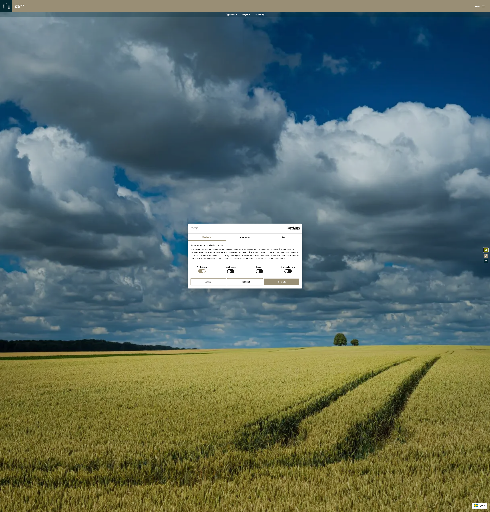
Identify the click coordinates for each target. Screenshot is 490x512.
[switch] (230, 271)
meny (477, 6)
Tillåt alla (282, 282)
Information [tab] (245, 237)
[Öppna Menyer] (249, 14)
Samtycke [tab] (206, 237)
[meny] (483, 6)
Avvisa (208, 282)
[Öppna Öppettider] (237, 14)
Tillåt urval (245, 282)
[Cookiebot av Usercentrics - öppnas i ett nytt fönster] (288, 228)
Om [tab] (283, 237)
